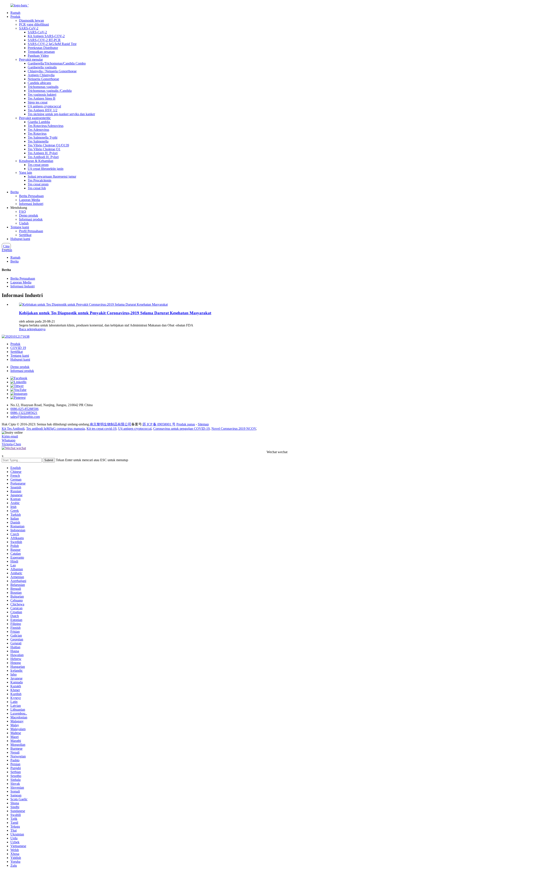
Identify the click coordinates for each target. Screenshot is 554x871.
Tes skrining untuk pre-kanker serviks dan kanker (61, 114)
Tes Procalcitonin (39, 180)
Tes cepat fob (37, 188)
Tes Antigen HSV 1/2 (42, 110)
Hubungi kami (20, 239)
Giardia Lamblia (39, 122)
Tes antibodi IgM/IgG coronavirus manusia (55, 428)
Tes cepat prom (38, 165)
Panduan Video (38, 55)
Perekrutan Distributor (43, 48)
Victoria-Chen (11, 444)
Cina (6, 246)
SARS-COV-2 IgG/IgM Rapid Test (52, 44)
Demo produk (28, 215)
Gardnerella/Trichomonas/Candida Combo (57, 63)
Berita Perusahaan (31, 196)
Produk (15, 16)
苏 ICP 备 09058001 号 (159, 424)
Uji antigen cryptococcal (44, 106)
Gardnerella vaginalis (42, 67)
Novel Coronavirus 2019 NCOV (233, 428)
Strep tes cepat (37, 102)
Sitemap (203, 424)
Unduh (24, 223)
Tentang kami (19, 227)
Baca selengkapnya (32, 329)
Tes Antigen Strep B (41, 98)
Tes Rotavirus (37, 133)
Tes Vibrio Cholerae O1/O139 (48, 145)
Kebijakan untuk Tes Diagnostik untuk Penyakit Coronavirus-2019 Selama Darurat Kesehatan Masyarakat (115, 313)
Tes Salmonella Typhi (42, 137)
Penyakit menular (31, 59)
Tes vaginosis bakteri (42, 94)
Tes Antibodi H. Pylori (43, 157)
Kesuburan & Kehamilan (36, 161)
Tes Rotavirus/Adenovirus (45, 126)
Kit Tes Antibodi (13, 428)
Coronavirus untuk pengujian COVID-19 (181, 428)
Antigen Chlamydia (41, 75)
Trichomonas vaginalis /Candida (50, 90)
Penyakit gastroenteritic (35, 118)
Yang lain (25, 172)
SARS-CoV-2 (28, 28)
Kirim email (10, 436)
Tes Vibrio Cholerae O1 (44, 149)
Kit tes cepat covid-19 (101, 428)
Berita (14, 192)
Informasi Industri (31, 204)
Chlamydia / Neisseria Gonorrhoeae (52, 71)
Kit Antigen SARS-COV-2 (46, 36)
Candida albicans (39, 83)
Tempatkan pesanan (41, 52)
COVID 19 (18, 348)
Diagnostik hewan (31, 20)
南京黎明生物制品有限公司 (110, 424)
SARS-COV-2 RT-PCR (44, 40)
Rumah (15, 13)
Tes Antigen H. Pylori (43, 153)
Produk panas (185, 424)
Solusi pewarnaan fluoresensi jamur (52, 176)
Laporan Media (29, 200)
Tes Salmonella (38, 141)
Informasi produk (31, 219)
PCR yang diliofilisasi (34, 24)
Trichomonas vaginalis (43, 87)
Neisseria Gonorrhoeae (43, 79)
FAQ (22, 211)
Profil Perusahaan (31, 231)
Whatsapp (8, 440)
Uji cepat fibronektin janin (45, 168)
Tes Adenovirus (38, 129)
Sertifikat (25, 235)
